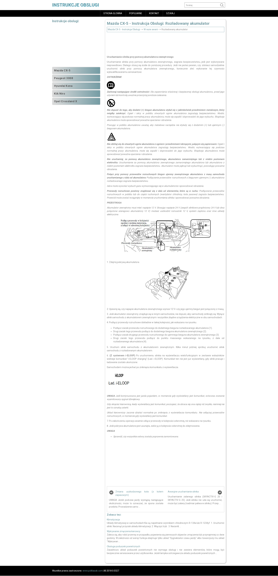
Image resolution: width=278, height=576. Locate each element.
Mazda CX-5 (62, 70)
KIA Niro (59, 93)
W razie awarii (151, 29)
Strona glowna (112, 13)
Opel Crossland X (65, 101)
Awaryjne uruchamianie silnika (183, 491)
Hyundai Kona (63, 85)
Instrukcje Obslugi (75, 5)
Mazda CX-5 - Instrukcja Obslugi (124, 29)
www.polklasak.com (93, 570)
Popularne (135, 13)
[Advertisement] (165, 43)
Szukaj (170, 13)
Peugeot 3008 (63, 78)
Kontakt (154, 13)
